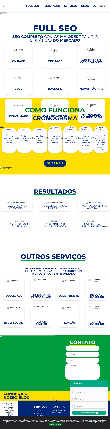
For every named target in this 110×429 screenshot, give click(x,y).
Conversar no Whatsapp (89, 413)
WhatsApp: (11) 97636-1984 (59, 411)
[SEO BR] (10, 5)
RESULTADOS (52, 5)
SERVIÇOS (71, 5)
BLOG (85, 5)
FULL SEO (32, 5)
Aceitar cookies (55, 424)
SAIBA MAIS (55, 163)
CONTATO (99, 5)
